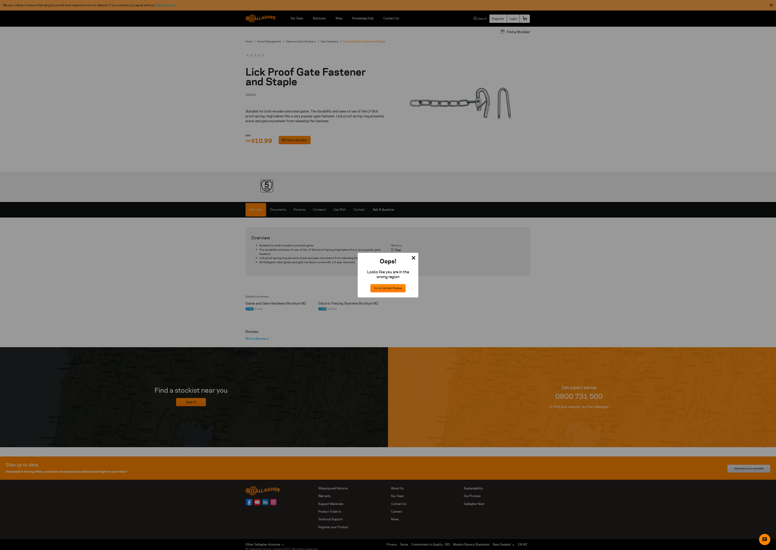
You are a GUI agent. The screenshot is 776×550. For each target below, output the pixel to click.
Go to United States (388, 288)
